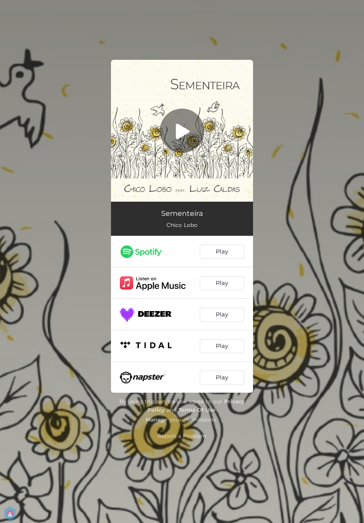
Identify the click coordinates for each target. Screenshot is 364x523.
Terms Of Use (197, 409)
